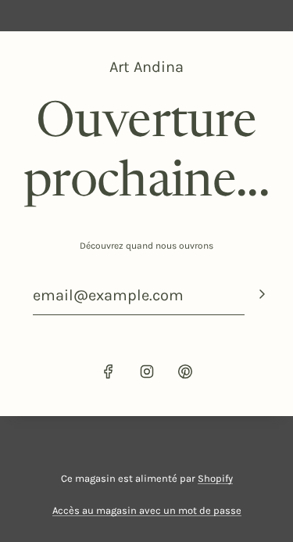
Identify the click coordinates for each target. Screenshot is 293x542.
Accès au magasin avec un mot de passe (146, 510)
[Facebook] (108, 371)
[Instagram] (147, 371)
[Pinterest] (185, 371)
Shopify (215, 478)
